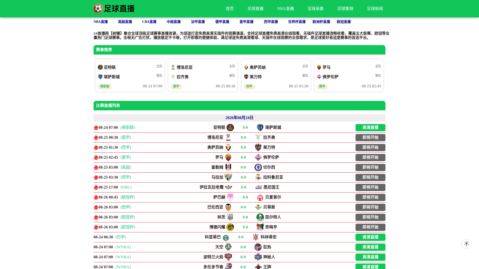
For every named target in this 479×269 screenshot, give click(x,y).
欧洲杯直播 (321, 22)
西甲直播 (271, 22)
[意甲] (125, 137)
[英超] (125, 167)
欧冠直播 (344, 22)
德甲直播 (222, 22)
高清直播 (370, 127)
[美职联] (127, 127)
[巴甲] (121, 237)
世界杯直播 (297, 22)
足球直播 (255, 8)
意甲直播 (246, 22)
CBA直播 (149, 22)
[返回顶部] (467, 244)
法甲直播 (198, 22)
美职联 (104, 86)
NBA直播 (285, 8)
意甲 (176, 86)
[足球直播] (113, 8)
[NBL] (125, 187)
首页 (230, 8)
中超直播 (174, 22)
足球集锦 (345, 8)
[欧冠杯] (127, 197)
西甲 (249, 86)
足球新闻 (375, 8)
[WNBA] (123, 247)
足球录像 (316, 8)
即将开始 (370, 137)
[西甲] (125, 147)
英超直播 (125, 22)
